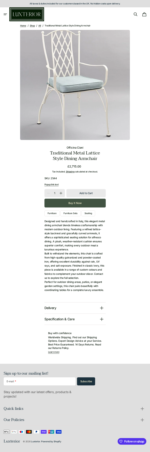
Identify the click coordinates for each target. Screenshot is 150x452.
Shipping (70, 171)
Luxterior (35, 441)
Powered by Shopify (51, 441)
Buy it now (75, 203)
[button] (5, 14)
